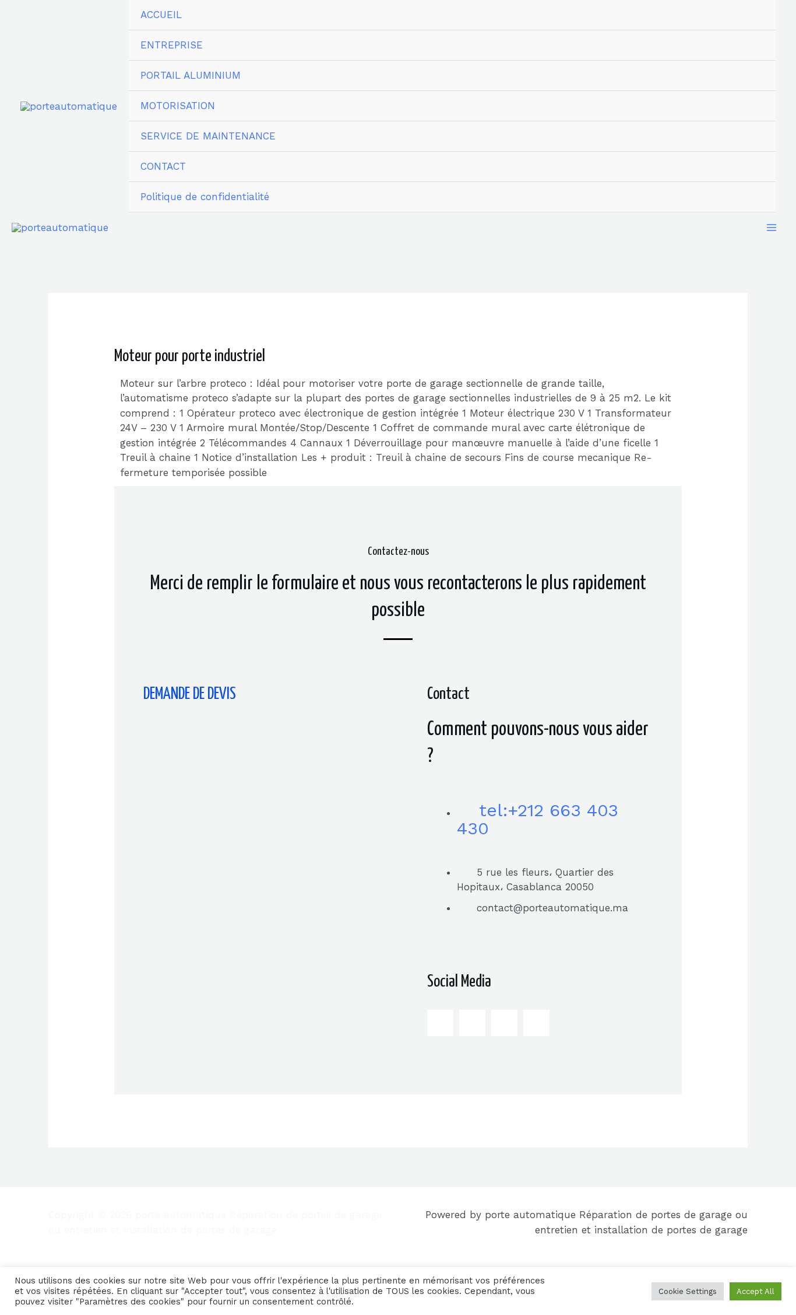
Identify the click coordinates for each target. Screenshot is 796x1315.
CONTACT (163, 166)
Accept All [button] (755, 1291)
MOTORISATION (177, 105)
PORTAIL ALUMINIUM (190, 75)
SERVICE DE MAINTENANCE (208, 136)
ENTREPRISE (171, 45)
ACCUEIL (161, 14)
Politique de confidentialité (204, 196)
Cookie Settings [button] (687, 1291)
